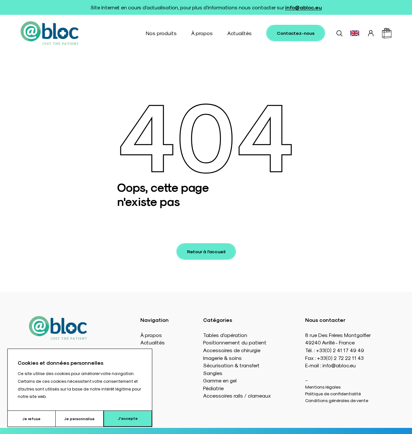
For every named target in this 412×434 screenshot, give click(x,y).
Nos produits (161, 33)
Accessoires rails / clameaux (237, 395)
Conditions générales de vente (336, 400)
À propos (202, 33)
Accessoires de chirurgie (231, 350)
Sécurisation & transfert (231, 365)
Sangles (212, 373)
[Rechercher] (339, 33)
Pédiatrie (213, 388)
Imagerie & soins (222, 358)
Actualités (239, 33)
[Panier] (386, 33)
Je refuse (31, 418)
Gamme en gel (220, 380)
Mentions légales (323, 387)
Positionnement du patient (235, 342)
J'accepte (128, 418)
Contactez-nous (295, 33)
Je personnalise (79, 418)
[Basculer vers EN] (354, 33)
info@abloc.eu (303, 7)
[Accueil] (50, 33)
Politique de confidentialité (333, 393)
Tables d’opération (225, 335)
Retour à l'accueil (206, 251)
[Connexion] (371, 33)
